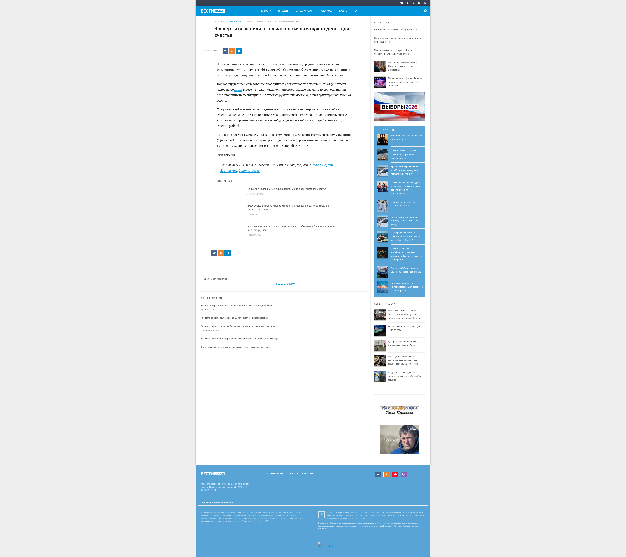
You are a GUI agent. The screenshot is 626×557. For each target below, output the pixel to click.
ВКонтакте (228, 170)
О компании (275, 473)
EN (355, 11)
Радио (343, 11)
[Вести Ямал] (214, 11)
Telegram (326, 165)
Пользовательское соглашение (217, 502)
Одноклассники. (249, 170)
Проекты (283, 11)
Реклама (326, 11)
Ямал (238, 89)
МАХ (316, 165)
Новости (265, 11)
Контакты (308, 473)
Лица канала (304, 11)
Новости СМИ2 (285, 284)
